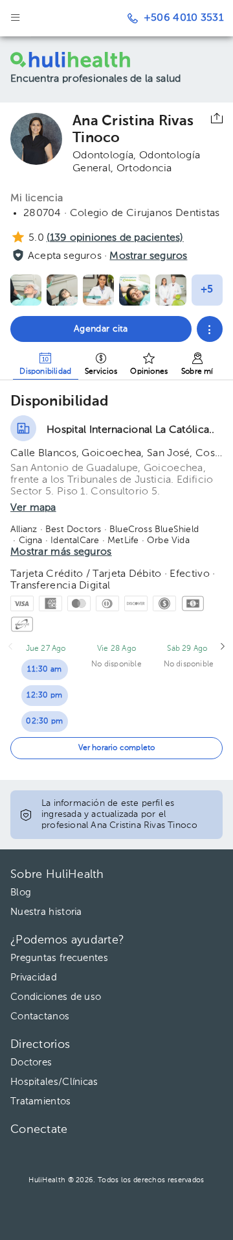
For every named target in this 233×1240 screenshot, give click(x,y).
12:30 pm (44, 695)
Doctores (31, 1062)
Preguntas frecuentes (59, 958)
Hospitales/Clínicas (54, 1082)
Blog (20, 892)
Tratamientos (40, 1101)
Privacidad (33, 977)
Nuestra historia (46, 912)
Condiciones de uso (55, 997)
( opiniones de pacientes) (115, 238)
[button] (210, 329)
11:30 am (44, 670)
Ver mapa (33, 508)
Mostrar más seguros (61, 552)
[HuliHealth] (74, 59)
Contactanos (39, 1016)
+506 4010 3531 (183, 18)
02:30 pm (44, 721)
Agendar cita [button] (101, 329)
